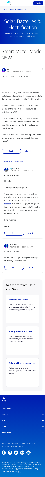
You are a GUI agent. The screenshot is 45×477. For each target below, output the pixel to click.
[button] (42, 69)
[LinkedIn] (28, 452)
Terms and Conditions (28, 444)
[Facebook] (4, 452)
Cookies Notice (16, 444)
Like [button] (26, 151)
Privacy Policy (6, 444)
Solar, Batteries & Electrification (15, 9)
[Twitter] (16, 452)
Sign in (38, 3)
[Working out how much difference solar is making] (41, 162)
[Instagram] (10, 452)
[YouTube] (22, 452)
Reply (11, 151)
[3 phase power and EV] (38, 162)
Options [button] (43, 8)
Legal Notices (5, 446)
